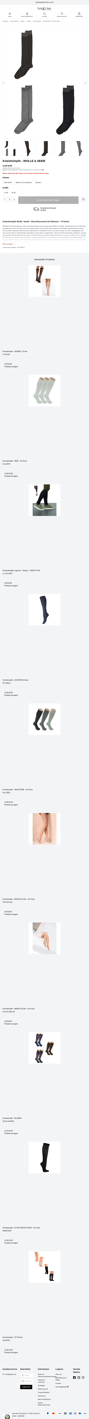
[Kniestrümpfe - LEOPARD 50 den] (44, 635)
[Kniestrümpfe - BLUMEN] (44, 1073)
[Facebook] (74, 1377)
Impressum (42, 1396)
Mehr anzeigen (8, 244)
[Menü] (85, 1414)
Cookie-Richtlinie (43, 1392)
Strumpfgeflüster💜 (62, 1387)
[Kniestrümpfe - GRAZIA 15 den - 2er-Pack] (44, 854)
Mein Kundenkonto (44, 1399)
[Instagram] (78, 1377)
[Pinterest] (83, 1377)
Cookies (58, 1383)
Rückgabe (41, 1385)
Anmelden (26, 1387)
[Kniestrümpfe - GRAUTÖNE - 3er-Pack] (44, 745)
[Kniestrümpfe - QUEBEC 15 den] (44, 306)
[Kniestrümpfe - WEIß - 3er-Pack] (44, 416)
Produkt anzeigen (11, 367)
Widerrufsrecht (43, 1389)
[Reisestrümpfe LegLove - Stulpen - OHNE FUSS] (44, 526)
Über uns (58, 1374)
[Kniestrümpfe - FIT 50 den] (44, 1292)
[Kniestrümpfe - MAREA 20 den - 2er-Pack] (44, 964)
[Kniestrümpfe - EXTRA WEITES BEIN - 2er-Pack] (44, 1183)
